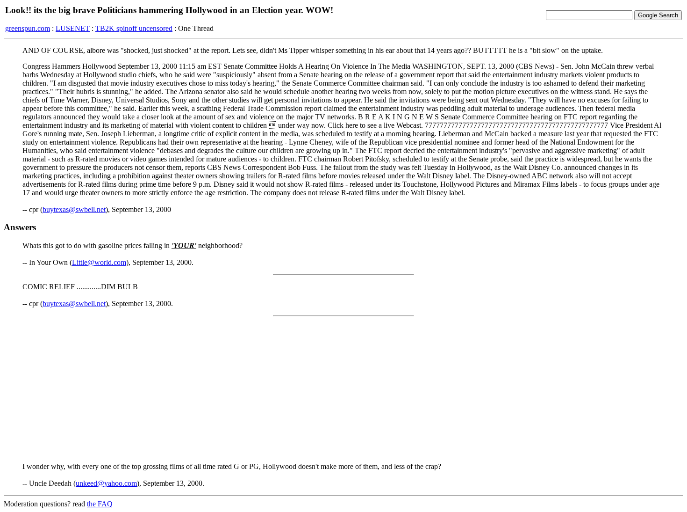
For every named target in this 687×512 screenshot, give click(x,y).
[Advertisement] (343, 389)
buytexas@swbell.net (74, 209)
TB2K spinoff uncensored (133, 28)
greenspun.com (27, 28)
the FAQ (100, 504)
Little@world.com (99, 262)
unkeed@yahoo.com (106, 483)
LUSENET (73, 28)
